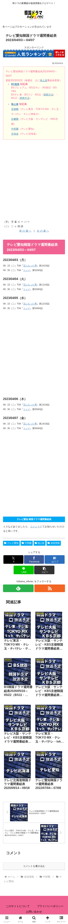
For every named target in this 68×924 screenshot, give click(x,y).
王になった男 (30, 265)
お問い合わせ (34, 911)
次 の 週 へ (43, 230)
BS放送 (15, 84)
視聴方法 (48, 94)
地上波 (43, 80)
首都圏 (15, 109)
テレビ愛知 (13, 543)
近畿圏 (15, 119)
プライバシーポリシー (50, 906)
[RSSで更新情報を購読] (49, 588)
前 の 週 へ (25, 230)
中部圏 (15, 128)
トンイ (26, 270)
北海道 (15, 133)
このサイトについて (18, 906)
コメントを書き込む (34, 866)
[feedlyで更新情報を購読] (18, 588)
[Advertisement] (34, 180)
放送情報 (55, 543)
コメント (35, 526)
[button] (44, 570)
